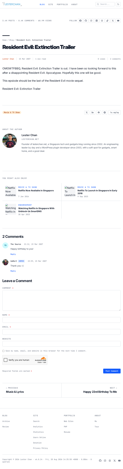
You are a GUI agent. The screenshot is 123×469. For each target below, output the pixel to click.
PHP (65, 426)
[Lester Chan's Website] (12, 4)
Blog (42, 4)
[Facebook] (80, 21)
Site (50, 4)
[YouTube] (118, 21)
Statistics (38, 432)
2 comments (115, 59)
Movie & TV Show (12, 112)
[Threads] (102, 21)
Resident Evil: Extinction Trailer (38, 47)
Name (6, 315)
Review (5, 426)
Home (4, 40)
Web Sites (68, 421)
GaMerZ (13, 261)
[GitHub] (85, 21)
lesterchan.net (30, 139)
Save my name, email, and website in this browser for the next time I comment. (46, 351)
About (74, 4)
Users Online (39, 437)
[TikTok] (107, 21)
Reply (13, 254)
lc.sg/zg (114, 112)
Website (6, 339)
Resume (67, 432)
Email (6, 327)
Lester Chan (8, 59)
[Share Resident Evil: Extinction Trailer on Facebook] (98, 112)
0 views (101, 59)
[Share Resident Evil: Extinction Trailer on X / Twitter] (86, 112)
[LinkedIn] (96, 21)
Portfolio (62, 4)
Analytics (38, 426)
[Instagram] (91, 21)
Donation (37, 443)
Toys (97, 426)
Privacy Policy (40, 448)
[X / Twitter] (112, 21)
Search (36, 421)
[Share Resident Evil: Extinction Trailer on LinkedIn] (92, 112)
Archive (6, 421)
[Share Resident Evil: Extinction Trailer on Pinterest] (104, 112)
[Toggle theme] (118, 4)
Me (96, 421)
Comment (8, 288)
